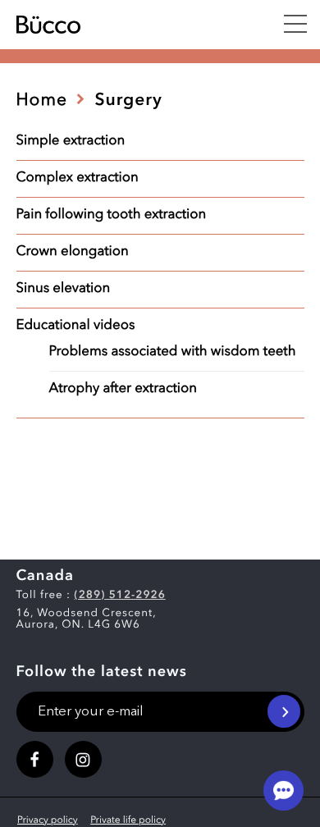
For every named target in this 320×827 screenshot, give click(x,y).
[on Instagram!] (83, 759)
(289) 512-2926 (119, 596)
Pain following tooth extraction (111, 215)
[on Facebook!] (34, 759)
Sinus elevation (63, 289)
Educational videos (75, 326)
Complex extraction (77, 178)
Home (41, 101)
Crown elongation (72, 252)
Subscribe (283, 711)
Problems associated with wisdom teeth (172, 352)
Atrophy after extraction (123, 389)
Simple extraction (71, 141)
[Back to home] (128, 25)
